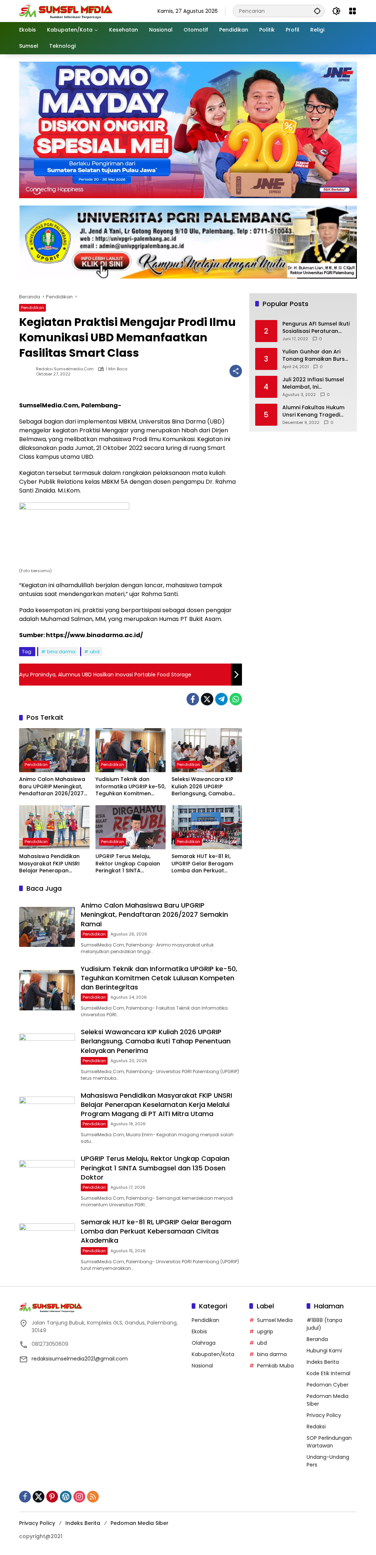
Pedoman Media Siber (140, 1523)
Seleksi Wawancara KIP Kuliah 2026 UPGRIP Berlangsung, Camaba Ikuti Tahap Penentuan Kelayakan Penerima (202, 787)
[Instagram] (79, 1497)
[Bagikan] (235, 371)
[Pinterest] (52, 1497)
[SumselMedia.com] (66, 10)
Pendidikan (32, 307)
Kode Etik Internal (328, 1373)
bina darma (61, 651)
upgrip (265, 1331)
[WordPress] (66, 1497)
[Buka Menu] (352, 11)
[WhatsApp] (235, 699)
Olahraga (204, 1343)
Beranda (317, 1339)
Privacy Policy (324, 1415)
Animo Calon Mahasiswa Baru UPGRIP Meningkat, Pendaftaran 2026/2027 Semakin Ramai (52, 787)
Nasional (202, 1365)
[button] (317, 11)
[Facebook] (193, 699)
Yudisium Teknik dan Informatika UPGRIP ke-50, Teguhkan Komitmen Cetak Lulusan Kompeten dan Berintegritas (130, 787)
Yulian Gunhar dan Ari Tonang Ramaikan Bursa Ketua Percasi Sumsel (315, 355)
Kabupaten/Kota (213, 1354)
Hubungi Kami (324, 1350)
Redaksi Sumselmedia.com (65, 369)
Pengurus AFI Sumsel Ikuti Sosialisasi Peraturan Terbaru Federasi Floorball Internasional (316, 327)
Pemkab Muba (275, 1365)
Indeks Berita (323, 1362)
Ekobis (199, 1331)
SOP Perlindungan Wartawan (329, 1441)
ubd (95, 651)
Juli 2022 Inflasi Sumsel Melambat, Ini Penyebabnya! (313, 383)
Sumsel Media (275, 1320)
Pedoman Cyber (327, 1384)
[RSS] (93, 1497)
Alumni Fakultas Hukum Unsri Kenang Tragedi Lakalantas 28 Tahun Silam (313, 411)
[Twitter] (207, 699)
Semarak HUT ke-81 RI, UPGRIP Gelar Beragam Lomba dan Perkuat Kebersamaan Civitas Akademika (202, 864)
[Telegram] (221, 699)
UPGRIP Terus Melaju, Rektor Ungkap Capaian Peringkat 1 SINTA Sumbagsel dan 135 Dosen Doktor (127, 864)
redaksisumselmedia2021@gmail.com (80, 1358)
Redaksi (316, 1426)
